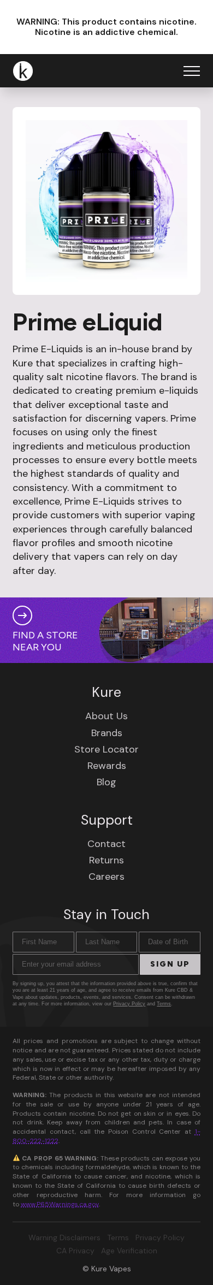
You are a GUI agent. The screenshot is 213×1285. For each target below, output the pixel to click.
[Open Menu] (192, 71)
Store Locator (106, 749)
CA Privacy (75, 1251)
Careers (106, 876)
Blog (106, 782)
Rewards (106, 765)
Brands (106, 732)
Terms (164, 1003)
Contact (106, 843)
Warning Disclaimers (64, 1237)
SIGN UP (170, 964)
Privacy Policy (129, 1003)
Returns (106, 860)
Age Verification (129, 1251)
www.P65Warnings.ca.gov (60, 1204)
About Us (106, 716)
